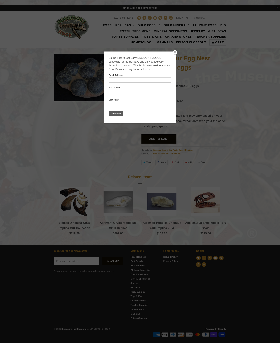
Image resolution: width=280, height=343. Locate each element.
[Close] (175, 52)
